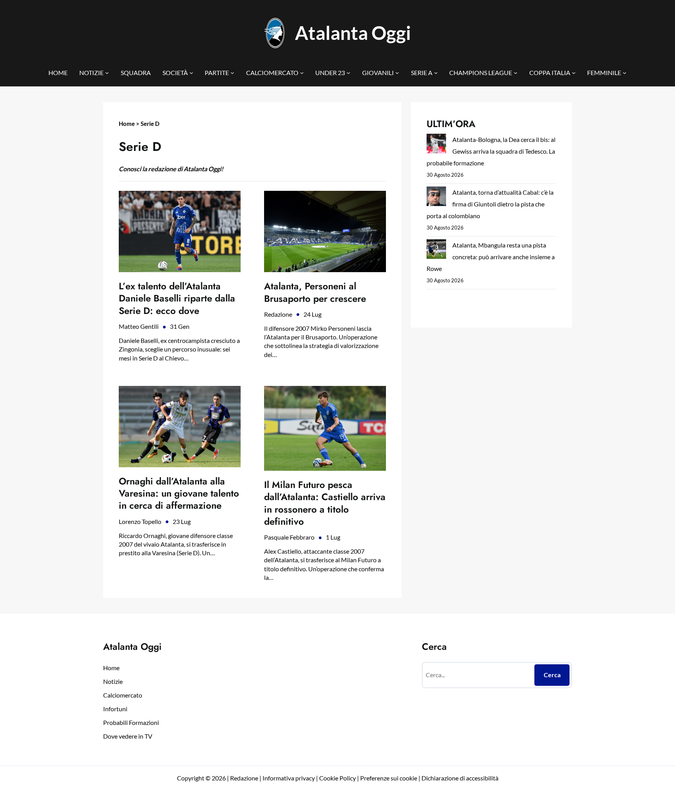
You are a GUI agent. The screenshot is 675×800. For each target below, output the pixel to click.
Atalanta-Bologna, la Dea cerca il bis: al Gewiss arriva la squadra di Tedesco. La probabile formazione (491, 151)
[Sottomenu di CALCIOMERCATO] (302, 73)
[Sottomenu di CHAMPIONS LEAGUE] (516, 73)
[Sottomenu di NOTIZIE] (107, 73)
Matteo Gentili (139, 326)
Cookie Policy (337, 778)
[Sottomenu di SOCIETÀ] (191, 73)
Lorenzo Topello (140, 521)
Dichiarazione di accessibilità (459, 778)
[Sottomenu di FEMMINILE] (625, 73)
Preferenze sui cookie (388, 778)
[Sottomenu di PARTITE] (232, 73)
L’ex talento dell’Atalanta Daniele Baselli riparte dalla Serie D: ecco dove (177, 298)
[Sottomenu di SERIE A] (436, 73)
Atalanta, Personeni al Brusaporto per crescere (315, 292)
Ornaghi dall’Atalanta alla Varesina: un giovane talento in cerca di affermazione (179, 493)
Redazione (278, 314)
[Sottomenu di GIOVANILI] (397, 73)
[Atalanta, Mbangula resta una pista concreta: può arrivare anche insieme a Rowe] (436, 250)
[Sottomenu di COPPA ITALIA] (574, 73)
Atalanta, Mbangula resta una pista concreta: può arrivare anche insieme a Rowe (491, 256)
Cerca (552, 674)
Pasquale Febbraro (289, 537)
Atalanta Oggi (353, 33)
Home (127, 123)
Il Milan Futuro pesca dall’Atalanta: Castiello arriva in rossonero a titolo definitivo (325, 503)
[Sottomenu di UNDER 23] (348, 73)
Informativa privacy (288, 778)
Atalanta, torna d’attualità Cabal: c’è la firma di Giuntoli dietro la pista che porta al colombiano (490, 203)
